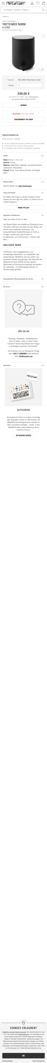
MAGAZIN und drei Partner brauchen (14, 1032)
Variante (11, 80)
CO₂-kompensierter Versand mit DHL (23, 99)
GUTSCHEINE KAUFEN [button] (23, 435)
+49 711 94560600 (20, 353)
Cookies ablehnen (7, 1061)
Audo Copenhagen (25, 186)
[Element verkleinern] (38, 69)
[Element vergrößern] (42, 69)
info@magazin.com (26, 356)
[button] (43, 35)
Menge (11, 85)
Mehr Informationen (39, 1061)
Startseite (6, 16)
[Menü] (3, 3)
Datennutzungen (23, 1034)
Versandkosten (33, 97)
